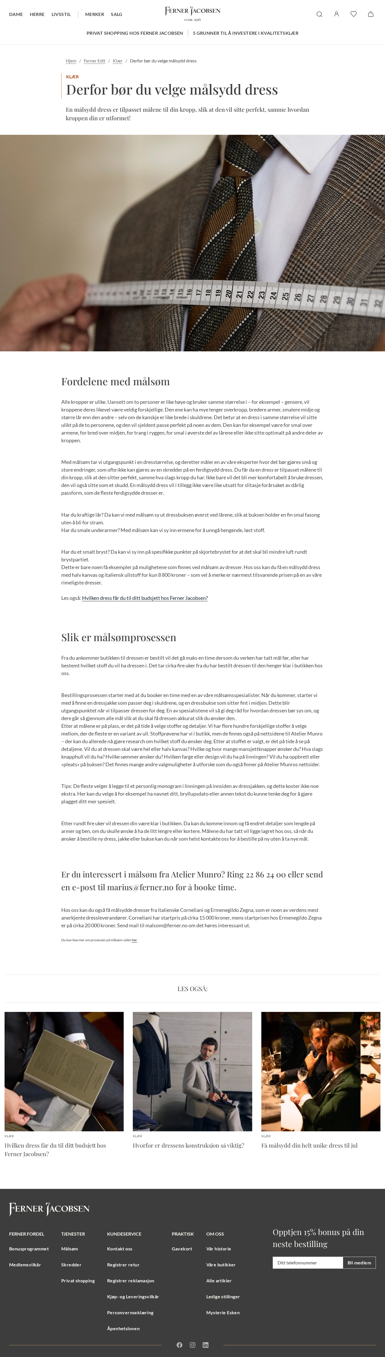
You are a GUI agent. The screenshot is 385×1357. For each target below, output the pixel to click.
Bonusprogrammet (29, 1248)
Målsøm (69, 1248)
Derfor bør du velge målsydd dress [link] (163, 60)
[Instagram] (192, 1345)
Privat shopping (78, 1280)
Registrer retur (123, 1264)
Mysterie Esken (223, 1312)
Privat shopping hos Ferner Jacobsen (135, 33)
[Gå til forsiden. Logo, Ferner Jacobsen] (192, 14)
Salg (117, 14)
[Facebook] (179, 1345)
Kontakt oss (119, 1248)
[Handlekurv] (371, 14)
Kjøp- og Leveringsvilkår (133, 1296)
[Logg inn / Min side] (336, 14)
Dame (16, 14)
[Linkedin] (205, 1345)
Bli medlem (359, 1262)
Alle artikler (219, 1280)
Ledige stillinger (223, 1296)
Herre (37, 14)
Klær (118, 60)
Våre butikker (221, 1264)
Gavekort (182, 1248)
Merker (94, 14)
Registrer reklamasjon (130, 1280)
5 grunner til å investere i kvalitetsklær (245, 33)
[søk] (319, 14)
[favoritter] (354, 14)
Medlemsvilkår (25, 1264)
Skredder (71, 1264)
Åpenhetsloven (123, 1328)
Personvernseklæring (130, 1312)
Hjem (71, 60)
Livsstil (61, 14)
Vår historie (218, 1248)
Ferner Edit (94, 60)
